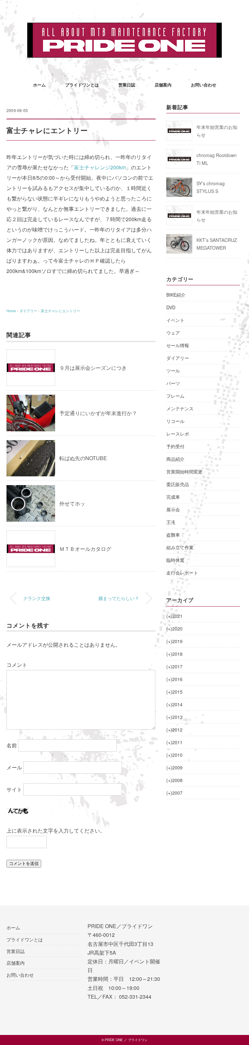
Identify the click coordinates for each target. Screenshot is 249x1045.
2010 (174, 755)
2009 (174, 767)
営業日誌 (126, 85)
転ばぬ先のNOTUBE (83, 458)
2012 (174, 729)
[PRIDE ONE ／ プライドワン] (124, 27)
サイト (14, 789)
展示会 (173, 509)
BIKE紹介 (175, 294)
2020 (174, 628)
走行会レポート (182, 572)
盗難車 (173, 534)
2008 (174, 780)
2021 (174, 616)
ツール (173, 370)
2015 (174, 691)
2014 (174, 704)
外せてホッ (72, 503)
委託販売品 (177, 484)
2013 (174, 717)
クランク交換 (36, 598)
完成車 (173, 497)
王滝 (170, 522)
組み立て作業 (180, 547)
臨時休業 (175, 560)
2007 (174, 792)
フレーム (175, 395)
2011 (174, 742)
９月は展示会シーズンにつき (93, 367)
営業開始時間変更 (184, 471)
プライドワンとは (82, 85)
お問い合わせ (203, 85)
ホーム (39, 85)
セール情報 (177, 345)
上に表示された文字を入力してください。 (55, 830)
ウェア (173, 332)
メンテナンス (180, 408)
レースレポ (177, 433)
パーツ (173, 383)
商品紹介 (175, 459)
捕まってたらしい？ (118, 598)
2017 (174, 666)
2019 (174, 641)
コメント (16, 664)
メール (14, 767)
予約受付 (175, 446)
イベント (175, 320)
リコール (175, 421)
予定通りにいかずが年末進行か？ (98, 413)
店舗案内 (163, 85)
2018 (174, 654)
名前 (11, 745)
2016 (174, 679)
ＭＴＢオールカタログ (85, 548)
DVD (170, 307)
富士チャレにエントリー (60, 310)
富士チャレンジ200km (100, 167)
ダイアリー (177, 358)
